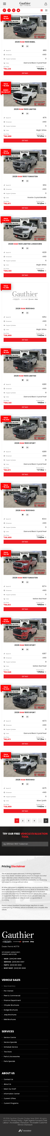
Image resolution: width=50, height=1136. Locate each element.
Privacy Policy (16, 1120)
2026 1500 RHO (25, 308)
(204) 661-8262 (16, 965)
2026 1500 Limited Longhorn (25, 244)
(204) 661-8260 (20, 968)
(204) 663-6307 (18, 962)
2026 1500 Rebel (25, 42)
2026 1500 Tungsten (25, 176)
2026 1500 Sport (25, 443)
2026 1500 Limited (25, 109)
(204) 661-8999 (15, 959)
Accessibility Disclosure (19, 1123)
